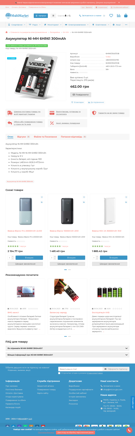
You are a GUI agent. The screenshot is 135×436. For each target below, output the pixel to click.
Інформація (13, 381)
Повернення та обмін (16, 400)
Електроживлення (77, 25)
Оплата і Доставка (19, 7)
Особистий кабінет (78, 393)
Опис (10, 137)
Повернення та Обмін (37, 7)
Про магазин (12, 386)
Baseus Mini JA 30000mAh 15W (106, 231)
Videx (108, 57)
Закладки (73, 400)
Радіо (35, 25)
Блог (7, 7)
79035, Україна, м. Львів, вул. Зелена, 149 (114, 401)
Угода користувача (14, 397)
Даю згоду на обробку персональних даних (75, 432)
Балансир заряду (58, 312)
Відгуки (23, 137)
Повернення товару (46, 389)
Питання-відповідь (73, 137)
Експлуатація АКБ (100, 312)
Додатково (75, 381)
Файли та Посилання (45, 137)
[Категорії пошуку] (53, 15)
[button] (6, 230)
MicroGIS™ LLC (25, 419)
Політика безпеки (14, 389)
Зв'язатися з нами (91, 15)
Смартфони (16, 25)
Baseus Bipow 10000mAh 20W (64, 231)
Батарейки (55, 32)
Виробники (74, 386)
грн (87, 7)
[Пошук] (69, 16)
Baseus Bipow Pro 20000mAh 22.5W (25, 231)
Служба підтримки (48, 381)
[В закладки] (42, 197)
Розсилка (73, 404)
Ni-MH (66, 32)
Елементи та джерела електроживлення (29, 32)
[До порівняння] (42, 202)
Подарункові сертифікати (81, 389)
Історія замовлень (77, 397)
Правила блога (13, 404)
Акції (118, 25)
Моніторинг (53, 25)
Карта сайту (42, 393)
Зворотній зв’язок (45, 386)
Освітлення (101, 25)
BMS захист (13, 312)
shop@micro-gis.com (112, 389)
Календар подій (13, 407)
